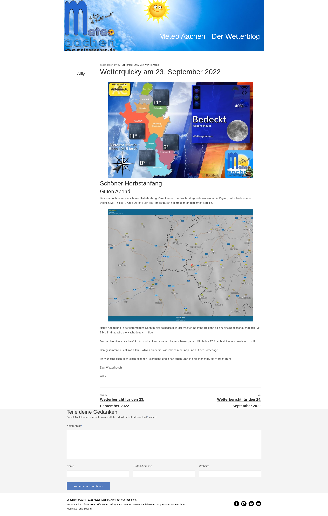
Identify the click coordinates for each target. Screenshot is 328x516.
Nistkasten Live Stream (79, 508)
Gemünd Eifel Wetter (144, 504)
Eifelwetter (102, 504)
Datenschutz (178, 504)
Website (204, 466)
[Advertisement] (127, 57)
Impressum (163, 504)
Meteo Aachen (74, 504)
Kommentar (74, 425)
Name (70, 466)
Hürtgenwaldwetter (121, 504)
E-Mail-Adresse (142, 466)
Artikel (156, 64)
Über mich (89, 504)
